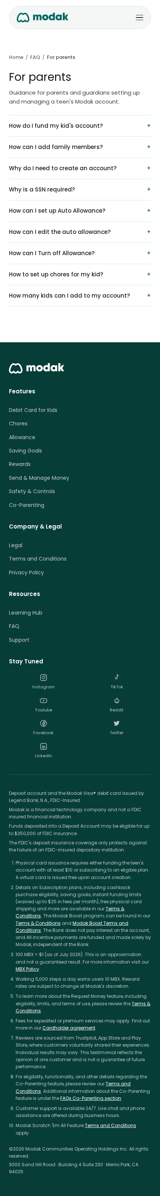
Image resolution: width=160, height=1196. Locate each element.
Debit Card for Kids (33, 410)
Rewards (20, 464)
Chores (18, 423)
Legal (15, 545)
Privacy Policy (26, 572)
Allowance (22, 437)
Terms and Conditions (38, 558)
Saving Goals (25, 450)
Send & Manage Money (39, 478)
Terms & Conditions (38, 923)
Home (16, 57)
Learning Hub (25, 612)
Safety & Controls (32, 491)
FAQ (35, 57)
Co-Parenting (26, 505)
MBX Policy (27, 969)
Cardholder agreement (68, 1028)
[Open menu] (139, 17)
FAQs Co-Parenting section (90, 1098)
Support (19, 640)
